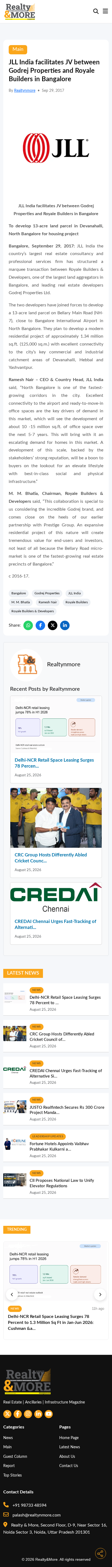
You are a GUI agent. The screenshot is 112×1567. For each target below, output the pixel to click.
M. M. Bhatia (20, 602)
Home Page (69, 1438)
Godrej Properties (47, 593)
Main (7, 1447)
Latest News (69, 1447)
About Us (67, 1457)
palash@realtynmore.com (36, 1515)
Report (9, 1466)
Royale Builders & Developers (32, 611)
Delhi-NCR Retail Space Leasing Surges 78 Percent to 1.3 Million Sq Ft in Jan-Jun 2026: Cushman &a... (51, 1322)
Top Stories (12, 1475)
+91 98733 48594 (28, 1505)
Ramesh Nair (48, 602)
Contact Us (68, 1466)
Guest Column (15, 1457)
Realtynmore (24, 91)
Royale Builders (77, 602)
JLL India (74, 593)
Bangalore (18, 593)
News (8, 1438)
